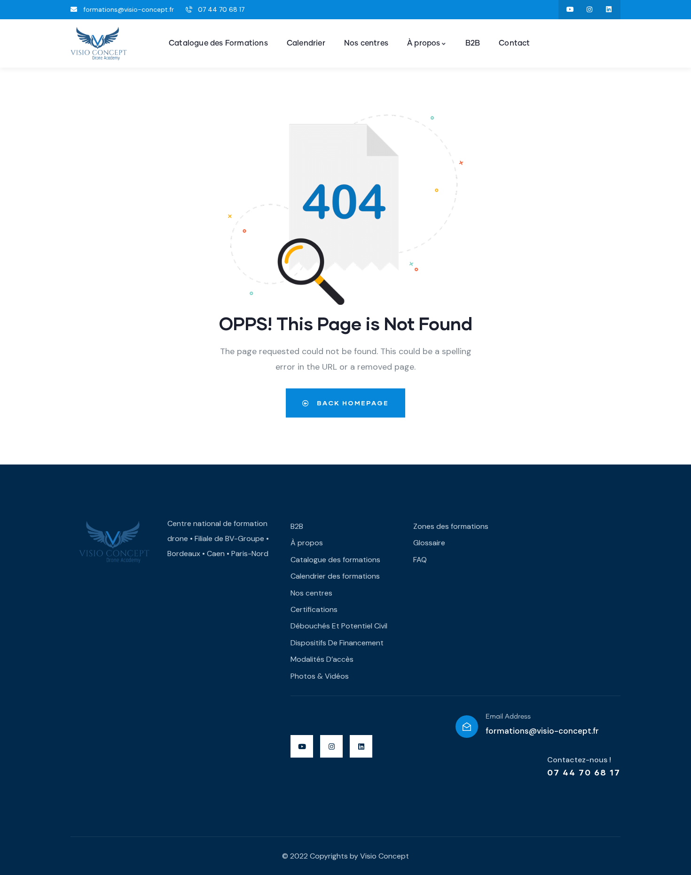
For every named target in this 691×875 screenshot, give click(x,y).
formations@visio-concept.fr (542, 731)
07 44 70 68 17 (583, 772)
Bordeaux (183, 553)
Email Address (508, 716)
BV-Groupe (244, 538)
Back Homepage (351, 403)
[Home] (99, 44)
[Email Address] (466, 726)
